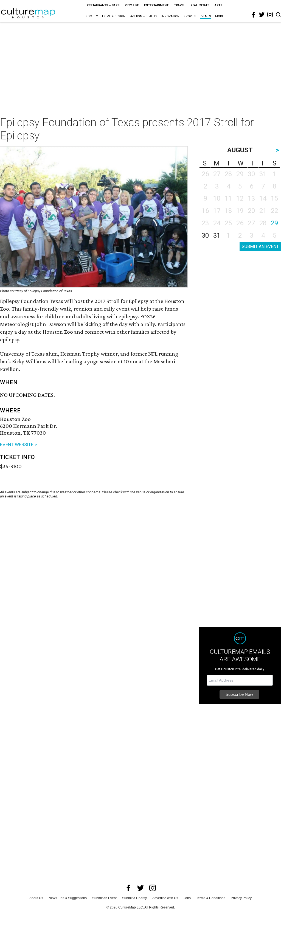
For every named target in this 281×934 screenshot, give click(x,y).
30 (205, 235)
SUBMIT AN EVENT (260, 246)
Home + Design (113, 16)
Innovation (170, 16)
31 (216, 235)
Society (92, 16)
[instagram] (270, 14)
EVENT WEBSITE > (18, 444)
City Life (132, 5)
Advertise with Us (165, 898)
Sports (190, 16)
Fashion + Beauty (143, 16)
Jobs (187, 898)
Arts (219, 5)
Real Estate (199, 5)
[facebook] (253, 15)
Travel (179, 5)
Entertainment (156, 5)
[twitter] (262, 14)
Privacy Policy (241, 898)
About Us (36, 898)
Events (205, 16)
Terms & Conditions (210, 898)
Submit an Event (104, 898)
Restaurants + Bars (103, 5)
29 (274, 223)
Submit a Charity (134, 898)
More (219, 16)
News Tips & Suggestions (68, 898)
